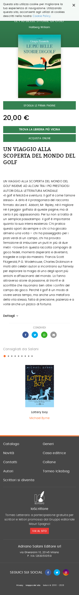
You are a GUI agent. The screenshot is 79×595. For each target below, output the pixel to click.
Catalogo (11, 444)
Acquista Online (39, 138)
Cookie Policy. (42, 16)
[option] (39, 393)
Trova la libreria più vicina (39, 129)
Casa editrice (54, 453)
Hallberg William (39, 27)
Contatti (10, 462)
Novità (8, 453)
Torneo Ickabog (56, 471)
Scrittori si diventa (18, 480)
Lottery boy (39, 412)
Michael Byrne (39, 418)
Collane (49, 462)
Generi (48, 444)
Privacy (19, 585)
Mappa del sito (33, 585)
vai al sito (39, 531)
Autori (8, 471)
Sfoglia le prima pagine (39, 105)
